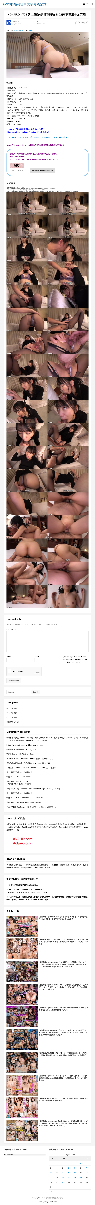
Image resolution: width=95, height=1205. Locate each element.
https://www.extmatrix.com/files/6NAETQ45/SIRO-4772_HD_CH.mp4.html (37, 137)
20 (69, 1177)
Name (8, 656)
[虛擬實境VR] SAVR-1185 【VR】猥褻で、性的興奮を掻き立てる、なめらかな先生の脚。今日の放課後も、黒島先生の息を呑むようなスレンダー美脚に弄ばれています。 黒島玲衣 (63, 964)
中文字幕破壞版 (12, 717)
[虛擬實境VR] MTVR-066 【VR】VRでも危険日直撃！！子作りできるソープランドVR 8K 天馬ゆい (63, 1099)
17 (51, 1177)
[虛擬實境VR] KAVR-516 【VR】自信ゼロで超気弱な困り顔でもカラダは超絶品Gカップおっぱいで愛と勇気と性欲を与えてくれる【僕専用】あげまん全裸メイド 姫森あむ (64, 1123)
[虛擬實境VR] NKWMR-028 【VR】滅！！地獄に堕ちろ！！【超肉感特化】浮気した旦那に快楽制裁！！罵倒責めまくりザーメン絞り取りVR (63, 1078)
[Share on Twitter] (79, 22)
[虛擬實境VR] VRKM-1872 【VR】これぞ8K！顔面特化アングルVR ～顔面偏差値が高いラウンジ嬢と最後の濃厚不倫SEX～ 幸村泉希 (63, 1054)
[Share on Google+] (86, 22)
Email (37, 656)
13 (69, 1173)
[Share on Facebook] (75, 22)
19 (63, 1177)
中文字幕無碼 (11, 713)
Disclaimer (53, 1202)
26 (63, 1182)
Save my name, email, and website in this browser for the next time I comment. (75, 659)
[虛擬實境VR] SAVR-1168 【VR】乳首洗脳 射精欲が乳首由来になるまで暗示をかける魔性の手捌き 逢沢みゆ (63, 1008)
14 (75, 1173)
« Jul (50, 1191)
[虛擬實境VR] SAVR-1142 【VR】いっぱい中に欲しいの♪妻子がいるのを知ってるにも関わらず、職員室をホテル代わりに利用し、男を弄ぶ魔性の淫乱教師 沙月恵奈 (63, 1032)
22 (81, 1177)
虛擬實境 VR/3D (12, 722)
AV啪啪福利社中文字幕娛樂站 (53, 1198)
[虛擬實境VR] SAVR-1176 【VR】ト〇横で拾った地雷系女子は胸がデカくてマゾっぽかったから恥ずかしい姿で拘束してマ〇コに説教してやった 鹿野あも (63, 987)
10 (51, 1173)
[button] (86, 4)
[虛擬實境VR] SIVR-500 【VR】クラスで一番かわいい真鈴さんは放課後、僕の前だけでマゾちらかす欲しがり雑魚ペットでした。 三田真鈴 (63, 941)
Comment (11, 629)
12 (63, 1173)
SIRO (30, 30)
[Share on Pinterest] (83, 22)
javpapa (16, 21)
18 (57, 1177)
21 (75, 1177)
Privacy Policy (43, 1202)
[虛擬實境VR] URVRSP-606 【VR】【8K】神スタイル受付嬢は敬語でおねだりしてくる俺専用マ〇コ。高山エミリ (63, 918)
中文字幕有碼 (18, 30)
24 (51, 1182)
